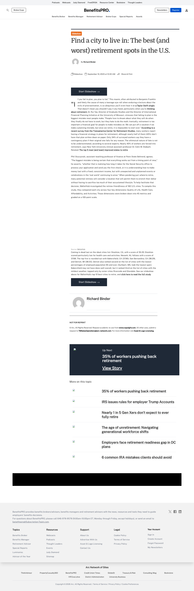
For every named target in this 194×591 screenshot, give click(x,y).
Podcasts (56, 2)
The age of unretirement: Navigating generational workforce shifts (130, 429)
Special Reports (20, 548)
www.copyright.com (127, 328)
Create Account (155, 539)
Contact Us (85, 548)
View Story (112, 368)
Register (175, 10)
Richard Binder (89, 62)
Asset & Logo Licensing (91, 544)
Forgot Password (155, 543)
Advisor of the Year (21, 556)
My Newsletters (155, 547)
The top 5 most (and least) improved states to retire (103, 150)
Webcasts (66, 2)
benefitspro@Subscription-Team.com (31, 522)
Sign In (151, 535)
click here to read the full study (136, 274)
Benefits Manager (21, 539)
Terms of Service (122, 539)
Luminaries (18, 552)
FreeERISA (92, 2)
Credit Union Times (92, 573)
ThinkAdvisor (26, 573)
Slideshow (76, 33)
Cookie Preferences (130, 584)
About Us (84, 535)
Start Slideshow (88, 91)
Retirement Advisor (22, 544)
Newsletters (162, 10)
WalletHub (81, 249)
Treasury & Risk (129, 573)
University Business (117, 577)
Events (49, 548)
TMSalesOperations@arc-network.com (95, 331)
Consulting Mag (150, 573)
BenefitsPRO (71, 573)
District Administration (94, 577)
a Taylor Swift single (145, 105)
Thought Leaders (135, 2)
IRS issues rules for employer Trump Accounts (138, 402)
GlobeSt (111, 573)
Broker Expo (19, 10)
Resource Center (107, 2)
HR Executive (74, 577)
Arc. (72, 584)
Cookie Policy (120, 535)
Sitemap (50, 556)
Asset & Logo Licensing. (144, 331)
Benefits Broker (20, 535)
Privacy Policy (120, 544)
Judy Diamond (79, 2)
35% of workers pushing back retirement (134, 391)
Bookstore (121, 2)
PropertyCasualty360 (49, 573)
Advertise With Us (88, 539)
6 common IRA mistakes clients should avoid (137, 457)
